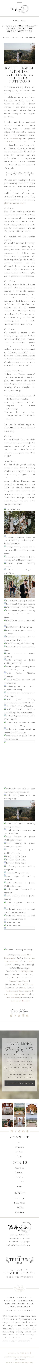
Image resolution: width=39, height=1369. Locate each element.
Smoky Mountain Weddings (19, 38)
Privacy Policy (27, 1362)
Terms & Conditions (13, 1362)
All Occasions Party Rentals (18, 991)
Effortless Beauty (13, 997)
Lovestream (20, 987)
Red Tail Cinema (25, 984)
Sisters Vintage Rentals (15, 994)
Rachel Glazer (10, 142)
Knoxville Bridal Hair (19, 1001)
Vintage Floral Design (19, 981)
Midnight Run (26, 971)
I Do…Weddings (14, 138)
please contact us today (14, 203)
